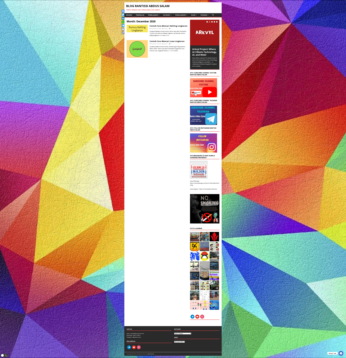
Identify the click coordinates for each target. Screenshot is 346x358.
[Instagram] (202, 316)
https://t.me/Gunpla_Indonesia (208, 189)
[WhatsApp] (123, 22)
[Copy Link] (123, 33)
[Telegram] (123, 25)
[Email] (123, 29)
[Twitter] (123, 15)
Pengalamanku (180, 15)
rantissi (166, 28)
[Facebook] (123, 11)
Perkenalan (140, 15)
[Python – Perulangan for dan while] (204, 26)
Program (204, 15)
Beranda (129, 15)
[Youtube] (197, 316)
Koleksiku (166, 15)
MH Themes (151, 354)
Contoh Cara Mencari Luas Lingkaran (167, 41)
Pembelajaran (153, 15)
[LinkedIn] (123, 18)
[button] (213, 15)
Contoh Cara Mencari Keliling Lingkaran (168, 26)
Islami (193, 15)
